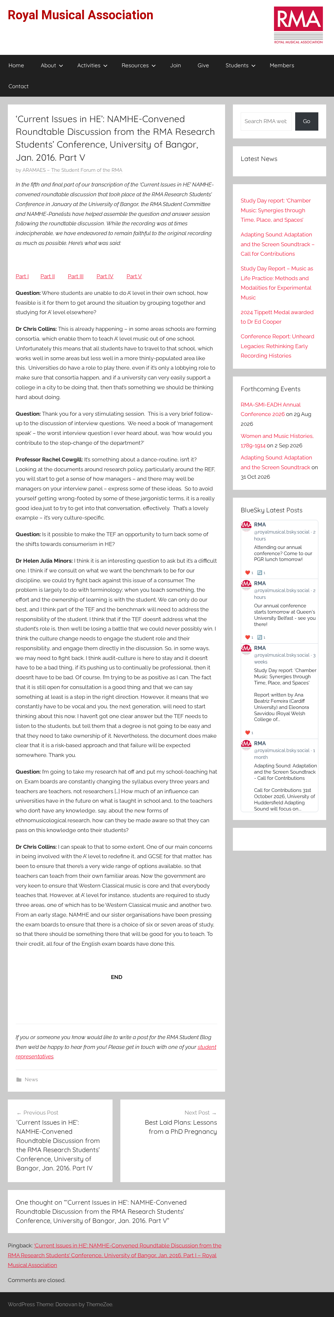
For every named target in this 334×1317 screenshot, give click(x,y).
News (31, 1080)
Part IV (105, 276)
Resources (135, 65)
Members (282, 65)
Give (203, 65)
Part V (134, 276)
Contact (18, 86)
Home (16, 65)
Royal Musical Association (80, 15)
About (48, 65)
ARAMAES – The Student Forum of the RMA (72, 170)
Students (237, 65)
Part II (47, 276)
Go (306, 121)
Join (175, 65)
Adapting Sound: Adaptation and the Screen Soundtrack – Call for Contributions (278, 244)
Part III (76, 276)
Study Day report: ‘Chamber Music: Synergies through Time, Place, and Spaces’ (276, 210)
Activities (88, 65)
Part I (22, 276)
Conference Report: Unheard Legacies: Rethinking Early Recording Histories (277, 346)
